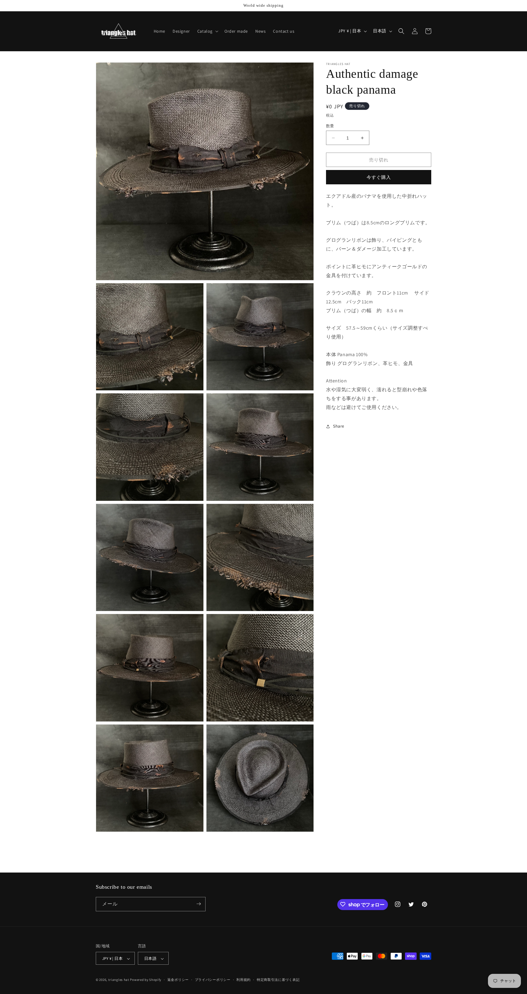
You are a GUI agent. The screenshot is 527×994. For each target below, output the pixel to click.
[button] (207, 31)
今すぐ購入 (379, 177)
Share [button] (338, 426)
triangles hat (118, 980)
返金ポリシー (178, 980)
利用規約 (243, 980)
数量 (330, 125)
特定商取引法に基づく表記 (278, 980)
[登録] (198, 904)
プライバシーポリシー (213, 980)
